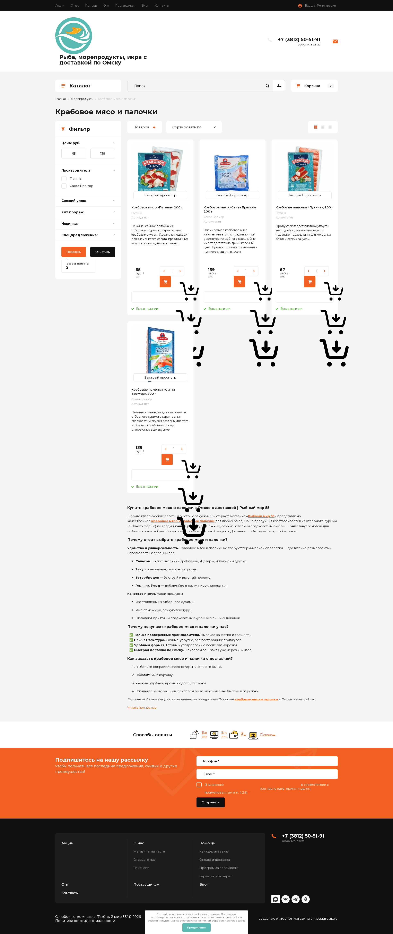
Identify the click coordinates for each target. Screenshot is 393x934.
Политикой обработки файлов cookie (220, 920)
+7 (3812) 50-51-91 (299, 39)
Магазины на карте (149, 851)
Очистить (102, 252)
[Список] (322, 127)
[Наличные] (233, 735)
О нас (75, 5)
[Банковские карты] (194, 735)
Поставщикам (125, 5)
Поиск (267, 86)
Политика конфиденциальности (85, 921)
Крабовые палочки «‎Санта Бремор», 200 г (153, 392)
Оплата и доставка (214, 860)
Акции (59, 5)
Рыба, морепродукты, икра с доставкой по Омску (103, 60)
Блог (145, 5)
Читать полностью (142, 707)
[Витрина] (315, 127)
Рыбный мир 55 (261, 516)
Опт (106, 5)
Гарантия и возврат (215, 876)
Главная (61, 99)
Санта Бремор (81, 186)
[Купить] (165, 281)
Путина (75, 178)
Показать (74, 252)
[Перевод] (253, 735)
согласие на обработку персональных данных (262, 785)
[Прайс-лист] (330, 127)
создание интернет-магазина (284, 918)
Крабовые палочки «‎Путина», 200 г (304, 207)
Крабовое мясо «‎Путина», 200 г (157, 207)
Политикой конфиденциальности (232, 788)
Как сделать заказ (214, 851)
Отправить (211, 802)
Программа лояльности (218, 868)
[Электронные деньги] (214, 735)
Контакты (162, 5)
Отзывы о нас (144, 860)
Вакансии (141, 868)
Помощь (91, 5)
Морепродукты (82, 99)
